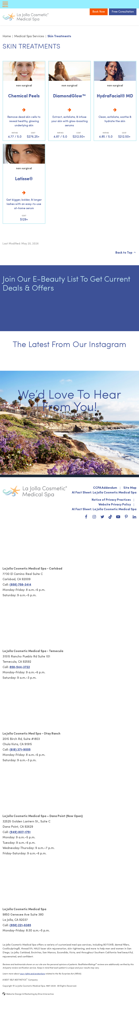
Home (7, 36)
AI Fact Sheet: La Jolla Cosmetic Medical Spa (104, 492)
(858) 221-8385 (20, 925)
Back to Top (123, 252)
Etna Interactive (46, 994)
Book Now (98, 11)
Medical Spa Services (29, 36)
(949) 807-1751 (20, 832)
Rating (15, 133)
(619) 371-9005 (20, 749)
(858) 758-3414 (20, 584)
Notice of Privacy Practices (111, 500)
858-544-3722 (19, 667)
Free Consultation (123, 11)
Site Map (129, 488)
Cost (33, 133)
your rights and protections (32, 974)
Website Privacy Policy (114, 504)
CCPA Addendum (105, 488)
